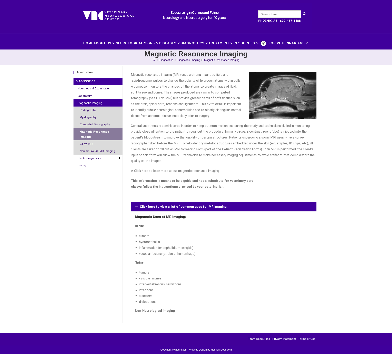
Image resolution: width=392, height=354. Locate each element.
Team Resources (259, 338)
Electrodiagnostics (89, 158)
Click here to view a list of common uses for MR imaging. (183, 207)
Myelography (88, 117)
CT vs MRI (86, 143)
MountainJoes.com (221, 349)
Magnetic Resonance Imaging (221, 60)
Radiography (88, 110)
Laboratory (85, 95)
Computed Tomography (95, 124)
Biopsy (82, 165)
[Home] (154, 60)
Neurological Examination (94, 88)
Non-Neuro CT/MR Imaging (97, 151)
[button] (223, 206)
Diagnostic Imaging (90, 102)
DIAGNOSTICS (85, 81)
